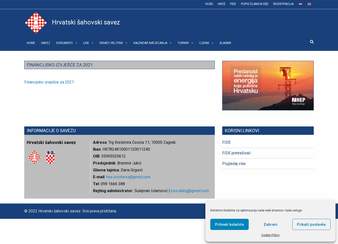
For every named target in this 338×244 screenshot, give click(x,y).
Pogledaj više (234, 163)
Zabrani (270, 224)
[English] (309, 4)
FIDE (233, 4)
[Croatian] (300, 4)
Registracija (283, 4)
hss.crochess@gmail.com (128, 177)
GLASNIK (225, 43)
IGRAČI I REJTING (111, 43)
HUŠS (209, 4)
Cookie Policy (270, 235)
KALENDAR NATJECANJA (150, 43)
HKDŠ (221, 4)
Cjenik (204, 43)
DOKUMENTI (64, 43)
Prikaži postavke (311, 224)
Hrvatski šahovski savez (86, 22)
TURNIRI (183, 43)
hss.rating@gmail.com (189, 190)
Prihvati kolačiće (229, 224)
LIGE (86, 43)
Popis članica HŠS (254, 4)
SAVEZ (45, 43)
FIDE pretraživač (236, 153)
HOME (31, 43)
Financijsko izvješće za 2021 (49, 82)
